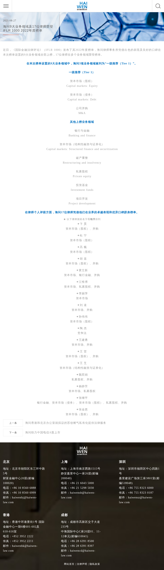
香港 (6, 515)
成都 (64, 515)
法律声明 (82, 564)
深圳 (122, 461)
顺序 (92, 219)
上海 (64, 461)
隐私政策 (95, 564)
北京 (6, 461)
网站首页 (69, 564)
